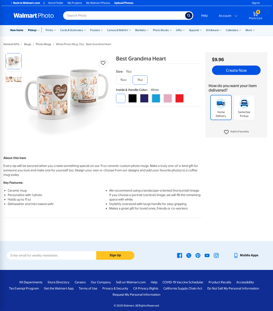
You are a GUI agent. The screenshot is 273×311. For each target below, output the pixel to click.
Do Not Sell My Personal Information (233, 288)
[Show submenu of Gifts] (183, 29)
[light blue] (156, 98)
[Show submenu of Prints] (55, 29)
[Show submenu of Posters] (101, 29)
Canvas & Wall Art (117, 30)
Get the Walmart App (59, 288)
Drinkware (212, 30)
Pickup (32, 30)
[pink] (167, 98)
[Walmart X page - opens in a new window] (188, 255)
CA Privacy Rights (145, 288)
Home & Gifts (11, 44)
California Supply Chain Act (182, 288)
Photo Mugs (43, 44)
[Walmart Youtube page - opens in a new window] (207, 255)
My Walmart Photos (98, 2)
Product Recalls (220, 282)
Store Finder (55, 2)
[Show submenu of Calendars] (240, 29)
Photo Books (161, 30)
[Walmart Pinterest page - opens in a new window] (197, 255)
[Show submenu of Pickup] (39, 29)
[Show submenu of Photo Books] (170, 29)
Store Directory (59, 282)
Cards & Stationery (71, 30)
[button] (236, 132)
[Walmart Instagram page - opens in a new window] (216, 255)
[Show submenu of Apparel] (200, 29)
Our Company (101, 282)
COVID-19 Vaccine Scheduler (183, 282)
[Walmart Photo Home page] (34, 15)
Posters (95, 30)
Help (204, 15)
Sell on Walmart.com (131, 282)
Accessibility (245, 282)
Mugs (27, 44)
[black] (132, 98)
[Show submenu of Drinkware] (220, 29)
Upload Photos (123, 2)
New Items (16, 30)
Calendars (232, 30)
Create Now (236, 70)
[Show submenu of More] (254, 29)
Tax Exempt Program (24, 288)
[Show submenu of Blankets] (147, 29)
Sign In (256, 2)
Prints (49, 30)
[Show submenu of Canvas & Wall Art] (130, 29)
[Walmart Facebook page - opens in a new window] (179, 255)
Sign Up (115, 255)
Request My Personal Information (136, 295)
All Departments (30, 282)
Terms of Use (88, 288)
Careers (80, 282)
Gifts (179, 30)
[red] (179, 98)
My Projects (75, 2)
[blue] (144, 98)
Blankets (140, 30)
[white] (120, 98)
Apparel (194, 30)
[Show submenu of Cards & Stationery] (85, 29)
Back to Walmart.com (26, 2)
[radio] (14, 61)
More (248, 30)
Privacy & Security (115, 288)
